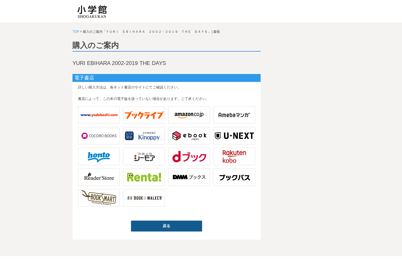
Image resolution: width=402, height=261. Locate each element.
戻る (166, 226)
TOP (75, 32)
